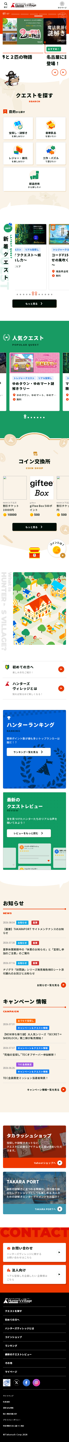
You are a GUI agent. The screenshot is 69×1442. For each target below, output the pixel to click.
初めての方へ (12, 1319)
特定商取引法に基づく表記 (13, 1425)
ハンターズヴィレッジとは (19, 1328)
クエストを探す (13, 1311)
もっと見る (31, 303)
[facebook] (26, 1382)
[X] (16, 1382)
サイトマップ (8, 1395)
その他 (8, 1363)
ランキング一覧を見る (25, 752)
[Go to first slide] (63, 72)
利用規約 (6, 1401)
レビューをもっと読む (26, 833)
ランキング (11, 1345)
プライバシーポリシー (12, 1419)
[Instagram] (36, 1382)
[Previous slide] (55, 72)
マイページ (11, 1371)
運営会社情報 (8, 1407)
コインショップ (13, 1337)
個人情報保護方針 (10, 1413)
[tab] (15, 14)
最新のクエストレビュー (18, 1354)
